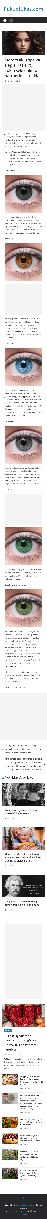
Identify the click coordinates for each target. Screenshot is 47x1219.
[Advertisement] (23, 107)
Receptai (8, 1030)
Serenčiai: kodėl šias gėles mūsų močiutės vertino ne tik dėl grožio (31, 1122)
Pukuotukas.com (23, 8)
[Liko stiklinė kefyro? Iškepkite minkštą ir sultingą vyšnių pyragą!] (10, 1140)
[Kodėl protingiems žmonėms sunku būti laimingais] (23, 785)
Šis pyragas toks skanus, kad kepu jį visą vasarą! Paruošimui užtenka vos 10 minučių (31, 1080)
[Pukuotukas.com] (5, 20)
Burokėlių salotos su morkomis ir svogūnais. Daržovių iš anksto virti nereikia (20, 1042)
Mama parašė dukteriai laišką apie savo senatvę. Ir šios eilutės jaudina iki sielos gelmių (23, 857)
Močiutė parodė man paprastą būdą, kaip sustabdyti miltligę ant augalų (29, 1156)
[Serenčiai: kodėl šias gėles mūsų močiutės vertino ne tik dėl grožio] (10, 1124)
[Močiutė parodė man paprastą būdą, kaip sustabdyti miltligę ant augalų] (10, 1157)
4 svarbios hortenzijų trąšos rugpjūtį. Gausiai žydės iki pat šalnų (30, 1173)
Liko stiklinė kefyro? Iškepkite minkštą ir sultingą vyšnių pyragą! (30, 1138)
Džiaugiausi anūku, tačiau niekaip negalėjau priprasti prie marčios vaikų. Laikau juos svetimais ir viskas (23, 749)
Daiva (19, 81)
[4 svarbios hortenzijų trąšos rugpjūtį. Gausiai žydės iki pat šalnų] (10, 1175)
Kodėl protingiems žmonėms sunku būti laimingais (21, 811)
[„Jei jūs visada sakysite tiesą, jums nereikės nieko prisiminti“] (23, 876)
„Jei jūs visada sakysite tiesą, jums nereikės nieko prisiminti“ (22, 903)
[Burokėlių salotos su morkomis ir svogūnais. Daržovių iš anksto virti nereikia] (23, 1015)
